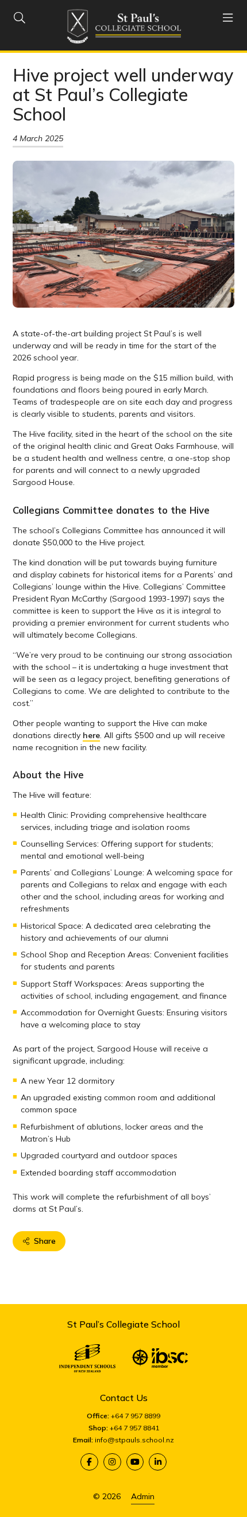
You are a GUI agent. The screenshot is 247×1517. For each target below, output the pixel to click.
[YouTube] (135, 1462)
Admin (143, 1496)
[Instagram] (112, 1462)
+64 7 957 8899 (135, 1415)
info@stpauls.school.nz (134, 1439)
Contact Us (124, 1397)
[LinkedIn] (158, 1462)
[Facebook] (89, 1462)
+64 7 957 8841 (134, 1427)
